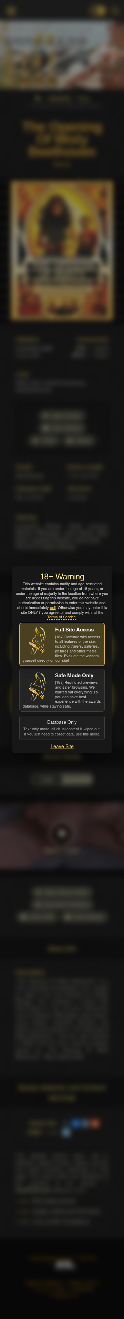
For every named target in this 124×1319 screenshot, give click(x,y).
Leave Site (62, 746)
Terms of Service (61, 616)
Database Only (62, 727)
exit (53, 607)
